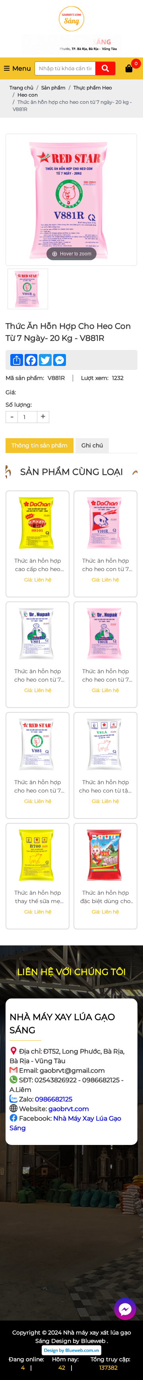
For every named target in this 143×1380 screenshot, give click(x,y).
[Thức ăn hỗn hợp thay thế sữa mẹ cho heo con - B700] (38, 855)
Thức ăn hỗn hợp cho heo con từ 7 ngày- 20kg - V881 (37, 787)
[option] (71, 200)
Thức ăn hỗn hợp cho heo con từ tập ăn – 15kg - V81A (105, 787)
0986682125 (53, 1099)
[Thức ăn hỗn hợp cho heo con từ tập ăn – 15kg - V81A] (105, 744)
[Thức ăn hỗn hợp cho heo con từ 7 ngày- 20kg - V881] (38, 744)
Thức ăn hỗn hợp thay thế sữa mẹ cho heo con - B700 (38, 897)
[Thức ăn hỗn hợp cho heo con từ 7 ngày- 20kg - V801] (38, 633)
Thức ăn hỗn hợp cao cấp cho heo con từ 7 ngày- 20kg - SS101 (38, 565)
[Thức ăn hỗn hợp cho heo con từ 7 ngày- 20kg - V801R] (105, 633)
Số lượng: (19, 404)
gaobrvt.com (68, 1109)
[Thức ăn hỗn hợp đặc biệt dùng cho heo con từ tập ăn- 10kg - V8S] (105, 855)
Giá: (11, 392)
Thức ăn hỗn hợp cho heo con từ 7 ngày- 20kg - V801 (37, 676)
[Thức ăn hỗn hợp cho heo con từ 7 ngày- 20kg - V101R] (105, 522)
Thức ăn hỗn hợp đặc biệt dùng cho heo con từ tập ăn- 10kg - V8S (105, 897)
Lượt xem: (94, 378)
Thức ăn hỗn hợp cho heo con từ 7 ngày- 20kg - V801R (105, 676)
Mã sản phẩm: (25, 378)
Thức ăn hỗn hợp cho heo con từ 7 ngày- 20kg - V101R (105, 565)
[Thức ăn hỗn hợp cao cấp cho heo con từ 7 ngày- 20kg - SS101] (38, 522)
